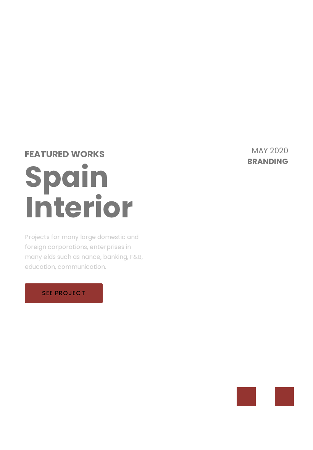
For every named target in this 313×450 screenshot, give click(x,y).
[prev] (246, 396)
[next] (284, 396)
